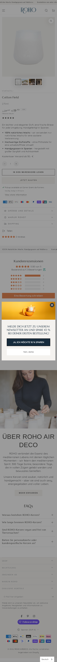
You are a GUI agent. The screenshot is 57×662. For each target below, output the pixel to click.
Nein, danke (28, 352)
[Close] (52, 305)
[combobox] (47, 659)
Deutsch (45, 659)
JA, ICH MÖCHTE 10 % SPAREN (28, 342)
